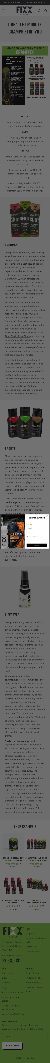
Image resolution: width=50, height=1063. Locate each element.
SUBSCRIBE (36, 545)
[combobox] (29, 536)
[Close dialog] (47, 516)
